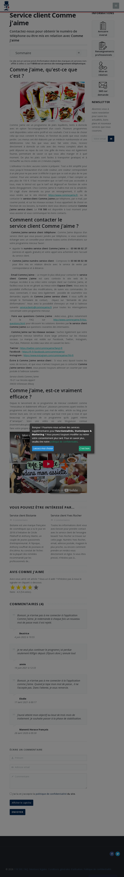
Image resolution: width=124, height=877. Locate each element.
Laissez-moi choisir (43, 448)
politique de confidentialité (64, 441)
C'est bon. (85, 448)
